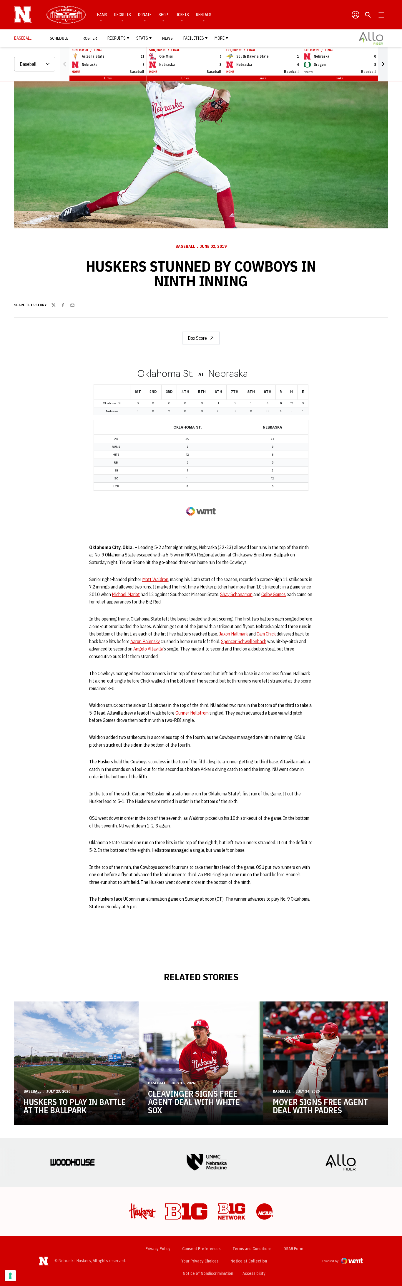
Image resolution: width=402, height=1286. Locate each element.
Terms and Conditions (252, 1248)
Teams (101, 14)
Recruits (122, 14)
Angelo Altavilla (148, 649)
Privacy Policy (157, 1248)
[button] (383, 64)
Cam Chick (266, 634)
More (220, 38)
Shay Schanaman (236, 594)
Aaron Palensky (145, 641)
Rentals (203, 14)
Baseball (185, 246)
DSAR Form (293, 1248)
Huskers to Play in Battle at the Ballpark (75, 1106)
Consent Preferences (201, 1248)
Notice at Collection (248, 1261)
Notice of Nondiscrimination (208, 1273)
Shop (163, 14)
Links (108, 78)
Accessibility (253, 1273)
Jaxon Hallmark (233, 634)
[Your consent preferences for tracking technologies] (10, 1275)
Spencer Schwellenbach (243, 641)
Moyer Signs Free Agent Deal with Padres (320, 1106)
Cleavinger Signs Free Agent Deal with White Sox (194, 1102)
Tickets (182, 14)
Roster (89, 38)
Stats (142, 38)
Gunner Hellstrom (192, 713)
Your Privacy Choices (200, 1261)
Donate (145, 14)
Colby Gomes (273, 594)
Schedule (59, 38)
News (167, 38)
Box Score (197, 338)
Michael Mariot (126, 594)
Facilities (193, 38)
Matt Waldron (155, 579)
